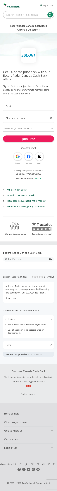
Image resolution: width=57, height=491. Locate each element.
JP (27, 464)
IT (49, 464)
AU (43, 464)
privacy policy (35, 173)
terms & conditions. (34, 354)
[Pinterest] (38, 469)
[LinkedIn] (28, 469)
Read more (10, 298)
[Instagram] (33, 469)
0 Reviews (49, 276)
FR (37, 464)
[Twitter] (24, 469)
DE (32, 464)
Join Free (28, 139)
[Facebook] (19, 469)
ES (54, 464)
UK (15, 464)
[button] (35, 5)
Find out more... (28, 394)
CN (20, 464)
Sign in (38, 178)
